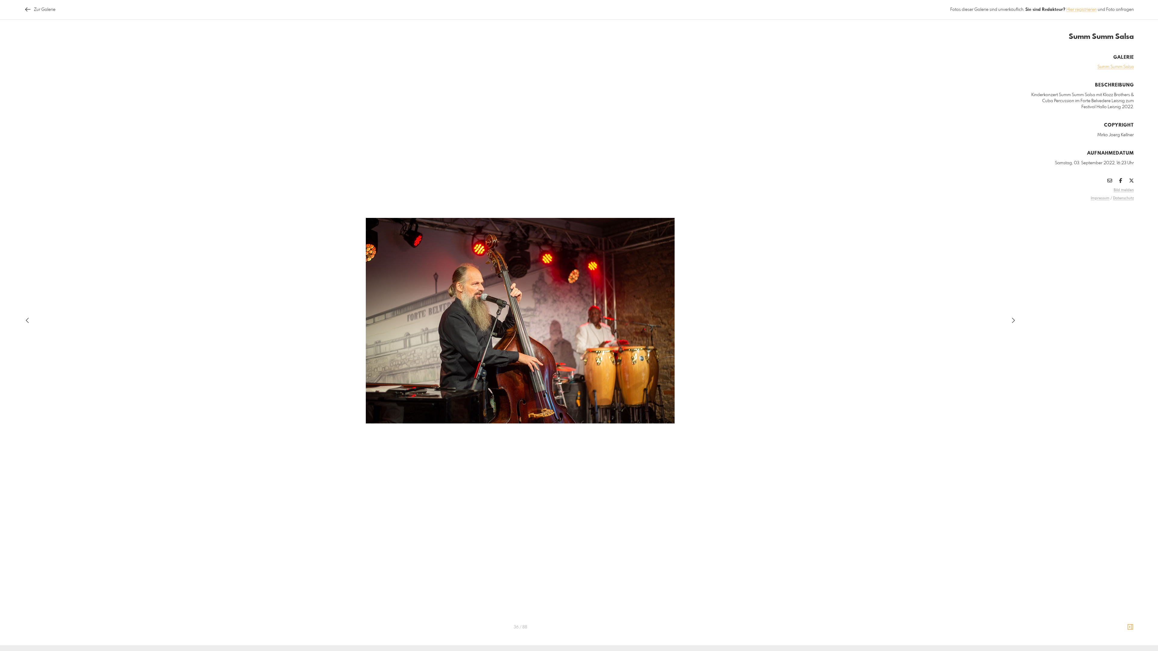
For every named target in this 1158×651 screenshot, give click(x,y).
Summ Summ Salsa (1115, 67)
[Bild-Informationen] (1130, 627)
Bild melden (1124, 190)
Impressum (1100, 198)
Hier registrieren (1081, 10)
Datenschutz (1123, 198)
